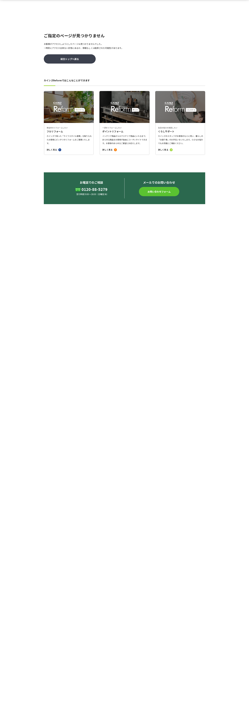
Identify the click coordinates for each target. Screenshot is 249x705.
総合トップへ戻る (70, 59)
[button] (159, 191)
